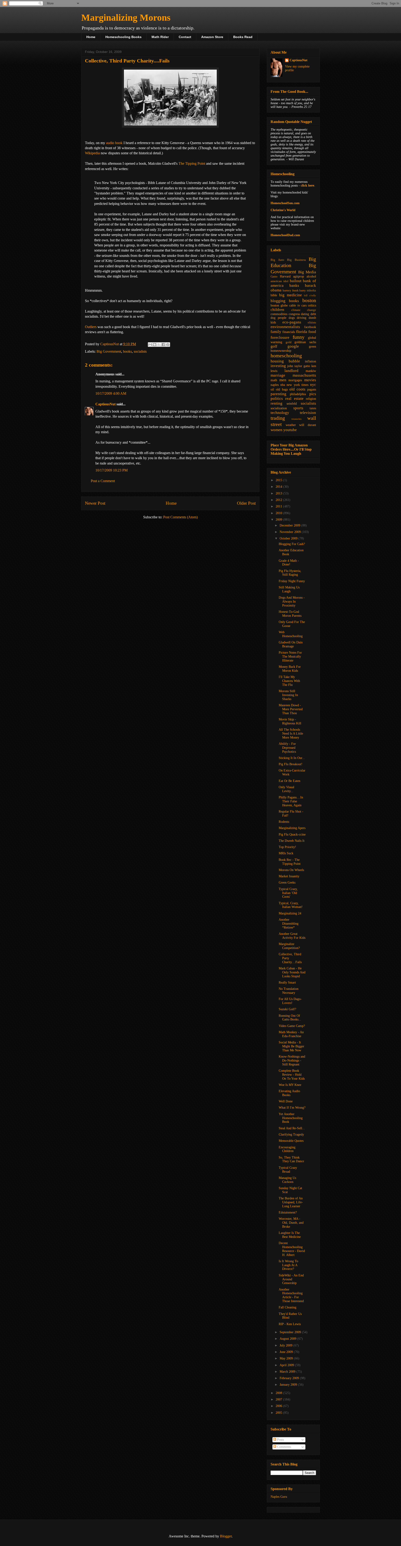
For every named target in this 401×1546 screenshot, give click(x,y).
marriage (278, 375)
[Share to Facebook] (163, 344)
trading (278, 418)
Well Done (286, 1101)
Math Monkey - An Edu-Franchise (291, 1034)
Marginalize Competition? (289, 946)
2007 (279, 1399)
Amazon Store (212, 37)
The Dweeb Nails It (291, 840)
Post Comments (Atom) (180, 517)
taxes (313, 408)
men (282, 380)
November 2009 (291, 532)
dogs (292, 318)
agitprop (298, 276)
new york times (297, 385)
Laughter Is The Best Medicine (290, 1235)
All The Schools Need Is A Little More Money (291, 733)
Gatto (274, 276)
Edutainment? (288, 1212)
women (276, 430)
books (127, 351)
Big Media (307, 272)
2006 (279, 1406)
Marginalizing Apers (292, 828)
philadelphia (298, 394)
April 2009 (287, 1365)
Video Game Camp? (292, 1026)
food (312, 331)
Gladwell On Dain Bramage (291, 644)
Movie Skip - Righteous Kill (290, 721)
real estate (294, 398)
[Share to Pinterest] (167, 344)
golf (274, 346)
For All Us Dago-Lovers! (290, 1001)
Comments (283, 1447)
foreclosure (280, 337)
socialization (279, 408)
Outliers (91, 327)
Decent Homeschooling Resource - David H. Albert (292, 1248)
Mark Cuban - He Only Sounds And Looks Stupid (292, 972)
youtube (290, 430)
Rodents (284, 821)
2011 (279, 506)
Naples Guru (279, 1496)
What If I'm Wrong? (292, 1107)
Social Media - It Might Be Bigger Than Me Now (291, 1046)
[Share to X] (159, 344)
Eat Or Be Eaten (289, 781)
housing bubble (285, 361)
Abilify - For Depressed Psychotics (287, 747)
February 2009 (290, 1378)
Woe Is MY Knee (290, 1085)
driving (301, 318)
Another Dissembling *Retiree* (288, 923)
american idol (279, 281)
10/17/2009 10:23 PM (111, 470)
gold (288, 342)
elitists (312, 322)
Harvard (285, 276)
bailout (295, 281)
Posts (280, 1439)
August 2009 (288, 1338)
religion (311, 398)
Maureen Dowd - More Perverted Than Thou (291, 709)
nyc (313, 384)
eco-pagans (291, 322)
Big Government (109, 351)
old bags (282, 389)
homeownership (281, 350)
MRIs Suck (286, 853)
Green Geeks (287, 882)
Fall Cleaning (287, 1307)
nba (282, 385)
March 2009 (288, 1371)
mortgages (295, 380)
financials (288, 332)
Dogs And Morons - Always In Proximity (292, 601)
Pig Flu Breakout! (290, 764)
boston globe (279, 305)
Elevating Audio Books (289, 1093)
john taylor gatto (298, 366)
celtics (312, 305)
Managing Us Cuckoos (287, 1180)
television (308, 412)
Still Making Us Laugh (289, 589)
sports (298, 408)
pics (312, 394)
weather (291, 425)
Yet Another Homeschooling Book (291, 1118)
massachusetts (304, 375)
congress (294, 314)
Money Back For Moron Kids (290, 668)
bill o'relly (310, 295)
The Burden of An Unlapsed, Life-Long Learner (291, 1202)
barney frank (291, 290)
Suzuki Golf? (287, 1009)
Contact (185, 37)
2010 (279, 513)
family (276, 331)
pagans (311, 389)
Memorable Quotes (291, 1141)
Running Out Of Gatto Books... (290, 1017)
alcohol (311, 276)
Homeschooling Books (123, 37)
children (277, 309)
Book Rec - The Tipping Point (290, 861)
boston (309, 300)
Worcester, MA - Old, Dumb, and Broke (291, 1222)
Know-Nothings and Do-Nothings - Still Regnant (292, 1060)
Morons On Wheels (291, 870)
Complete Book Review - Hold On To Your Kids (292, 1074)
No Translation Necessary (288, 990)
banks (294, 285)
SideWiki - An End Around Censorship (291, 1279)
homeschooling (286, 355)
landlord (291, 370)
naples (275, 385)
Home (90, 37)
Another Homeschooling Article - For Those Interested (291, 1295)
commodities (279, 314)
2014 (279, 486)
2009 (279, 519)
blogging (278, 301)
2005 (279, 1412)
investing (278, 366)
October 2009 (289, 538)
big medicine (290, 295)
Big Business (296, 259)
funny (298, 337)
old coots (297, 389)
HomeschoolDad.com (285, 235)
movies (310, 380)
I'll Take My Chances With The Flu (289, 681)
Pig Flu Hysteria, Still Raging (290, 573)
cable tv (294, 305)
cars (304, 305)
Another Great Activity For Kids (292, 935)
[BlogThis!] (154, 344)
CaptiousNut (105, 404)
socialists (140, 351)
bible (274, 295)
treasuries (296, 418)
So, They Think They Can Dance (291, 1159)
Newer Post (95, 503)
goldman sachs (305, 342)
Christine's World (283, 210)
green (312, 346)
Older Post (246, 503)
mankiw (311, 371)
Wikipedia (92, 153)
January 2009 (289, 1384)
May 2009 (287, 1358)
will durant (307, 425)
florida (301, 331)
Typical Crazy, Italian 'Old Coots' (288, 893)
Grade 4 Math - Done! (289, 562)
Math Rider (160, 37)
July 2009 (286, 1345)
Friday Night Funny (292, 581)
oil (272, 389)
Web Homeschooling (291, 634)
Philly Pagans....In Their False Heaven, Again (291, 801)
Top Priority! (287, 847)
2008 (279, 1393)
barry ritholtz (307, 290)
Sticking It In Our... (292, 758)
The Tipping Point (191, 163)
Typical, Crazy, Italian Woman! (291, 905)
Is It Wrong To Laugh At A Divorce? (288, 1265)
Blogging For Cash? (292, 544)
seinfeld (292, 403)
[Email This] (150, 344)
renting (276, 403)
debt (313, 314)
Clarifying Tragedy (291, 1134)
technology (280, 412)
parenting (278, 394)
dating (305, 314)
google (293, 346)
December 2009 (290, 525)
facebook (310, 327)
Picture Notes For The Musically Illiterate (290, 656)
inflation (310, 361)
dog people (278, 318)
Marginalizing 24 (290, 913)
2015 (279, 480)
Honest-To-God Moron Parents (290, 613)
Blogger (226, 1536)
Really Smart (287, 982)
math (274, 380)
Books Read (242, 37)
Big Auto (277, 259)
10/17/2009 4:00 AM (110, 393)
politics (277, 398)
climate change (303, 310)
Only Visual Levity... (286, 789)
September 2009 (291, 1332)
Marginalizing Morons (126, 17)
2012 (279, 500)
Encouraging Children (287, 1149)
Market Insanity (289, 876)
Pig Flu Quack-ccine (292, 834)
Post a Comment (103, 481)
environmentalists (285, 327)
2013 (279, 493)
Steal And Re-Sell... (292, 1128)
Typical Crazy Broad (288, 1169)
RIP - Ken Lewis (290, 1324)
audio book (114, 143)
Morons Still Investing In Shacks (288, 695)
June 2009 (287, 1352)
